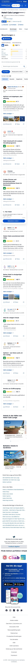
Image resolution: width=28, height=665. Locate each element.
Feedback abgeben (14, 546)
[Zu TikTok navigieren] (14, 610)
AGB (14, 642)
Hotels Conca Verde (8, 494)
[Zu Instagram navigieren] (10, 610)
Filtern (6, 71)
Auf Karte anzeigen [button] (8, 18)
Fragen (26, 29)
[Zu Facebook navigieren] (6, 610)
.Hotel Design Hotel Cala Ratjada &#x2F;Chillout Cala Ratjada (14, 508)
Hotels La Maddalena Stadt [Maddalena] (13, 489)
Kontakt (18, 1)
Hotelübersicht (3, 29)
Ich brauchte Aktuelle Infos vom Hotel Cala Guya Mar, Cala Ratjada (14, 523)
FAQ (14, 617)
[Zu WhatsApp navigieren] (21, 610)
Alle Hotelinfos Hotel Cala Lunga (11, 477)
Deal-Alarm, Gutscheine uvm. (14, 623)
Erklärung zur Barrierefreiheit (14, 649)
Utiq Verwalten (14, 639)
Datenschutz (14, 633)
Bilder (20, 29)
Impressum (14, 655)
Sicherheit (14, 652)
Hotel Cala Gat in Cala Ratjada (10, 512)
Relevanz (5, 79)
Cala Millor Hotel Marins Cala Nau (11, 514)
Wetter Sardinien (7, 482)
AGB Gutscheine (14, 646)
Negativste (19, 79)
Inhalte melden (14, 620)
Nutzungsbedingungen (14, 630)
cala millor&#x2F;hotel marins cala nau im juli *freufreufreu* (14, 525)
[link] (22, 5)
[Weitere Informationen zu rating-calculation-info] (19, 62)
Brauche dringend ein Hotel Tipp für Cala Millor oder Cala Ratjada (14, 519)
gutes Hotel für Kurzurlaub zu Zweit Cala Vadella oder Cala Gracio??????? (14, 521)
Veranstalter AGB (14, 626)
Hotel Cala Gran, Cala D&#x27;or (11, 516)
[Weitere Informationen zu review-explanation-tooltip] (20, 21)
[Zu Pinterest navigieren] (17, 610)
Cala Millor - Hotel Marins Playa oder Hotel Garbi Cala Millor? (14, 510)
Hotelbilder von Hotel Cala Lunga (11, 480)
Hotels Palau (6, 491)
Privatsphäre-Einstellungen (14, 636)
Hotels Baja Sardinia (8, 500)
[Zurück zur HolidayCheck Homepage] (6, 6)
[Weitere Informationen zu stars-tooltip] (24, 12)
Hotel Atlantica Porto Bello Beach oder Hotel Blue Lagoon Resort (14, 527)
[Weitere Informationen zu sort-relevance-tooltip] (10, 76)
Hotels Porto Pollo (7, 498)
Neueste (12, 79)
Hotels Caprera (6, 496)
